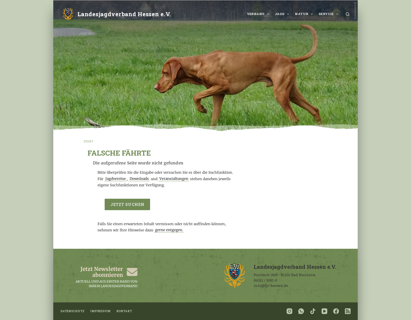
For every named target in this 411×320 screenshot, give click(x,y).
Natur (301, 14)
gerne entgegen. (169, 230)
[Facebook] (336, 311)
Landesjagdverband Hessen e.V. (124, 14)
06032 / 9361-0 (265, 280)
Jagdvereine (115, 179)
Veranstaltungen (173, 179)
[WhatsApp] (301, 311)
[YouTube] (324, 311)
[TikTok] (313, 311)
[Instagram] (289, 311)
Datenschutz (72, 311)
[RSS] (348, 311)
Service (326, 14)
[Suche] (347, 14)
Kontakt (124, 311)
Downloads (139, 179)
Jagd (280, 14)
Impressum (100, 311)
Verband (256, 14)
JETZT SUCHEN (127, 204)
